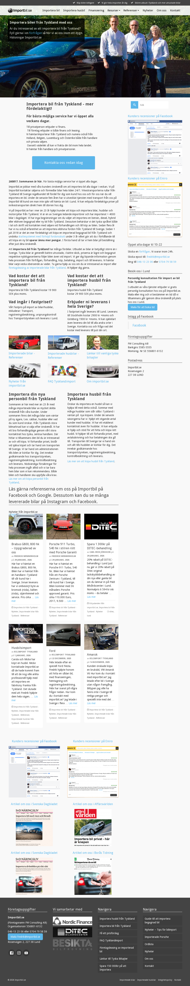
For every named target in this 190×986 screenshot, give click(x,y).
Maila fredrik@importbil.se (25, 936)
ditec (112, 612)
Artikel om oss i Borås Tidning (93, 853)
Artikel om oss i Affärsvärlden (93, 804)
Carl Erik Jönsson (100, 552)
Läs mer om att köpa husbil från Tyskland (90, 461)
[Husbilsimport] (26, 633)
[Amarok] (101, 637)
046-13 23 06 (145, 261)
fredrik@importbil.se (158, 256)
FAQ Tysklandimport (62, 381)
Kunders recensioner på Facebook (34, 741)
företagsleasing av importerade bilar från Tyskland (37, 267)
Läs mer (71, 600)
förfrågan (35, 33)
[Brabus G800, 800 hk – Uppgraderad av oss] (26, 526)
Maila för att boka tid (143, 307)
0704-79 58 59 (167, 261)
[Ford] (63, 635)
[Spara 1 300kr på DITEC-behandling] (101, 526)
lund (89, 616)
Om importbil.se (98, 381)
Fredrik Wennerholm (26, 556)
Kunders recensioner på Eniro (93, 741)
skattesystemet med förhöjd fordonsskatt (41, 236)
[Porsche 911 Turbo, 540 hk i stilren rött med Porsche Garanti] (63, 526)
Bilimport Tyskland (26, 652)
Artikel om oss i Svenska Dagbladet (34, 804)
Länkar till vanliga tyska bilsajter (102, 355)
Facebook (139, 325)
